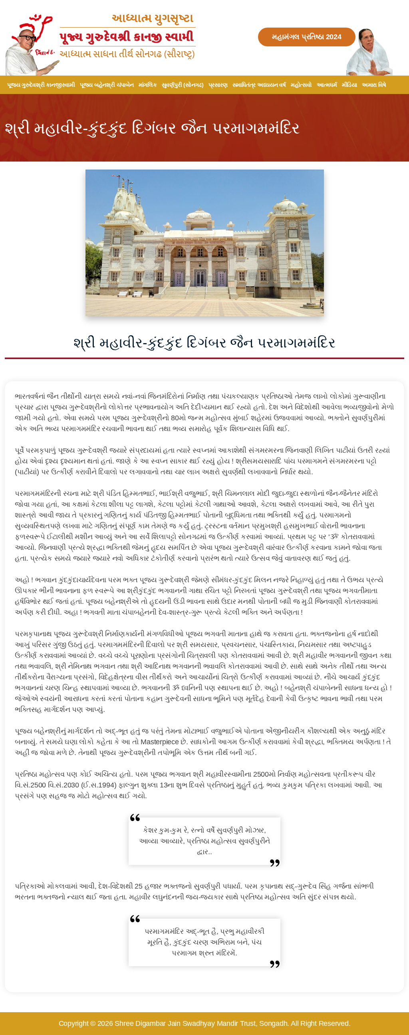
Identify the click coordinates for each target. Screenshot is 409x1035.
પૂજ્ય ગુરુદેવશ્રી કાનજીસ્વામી (41, 85)
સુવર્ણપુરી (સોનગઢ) (183, 85)
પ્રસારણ (218, 85)
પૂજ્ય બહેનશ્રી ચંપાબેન (107, 85)
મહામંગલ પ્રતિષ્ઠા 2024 (306, 37)
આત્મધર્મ (327, 85)
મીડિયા (349, 85)
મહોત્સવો (301, 85)
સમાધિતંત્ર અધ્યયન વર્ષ (259, 85)
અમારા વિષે (374, 85)
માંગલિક (148, 85)
